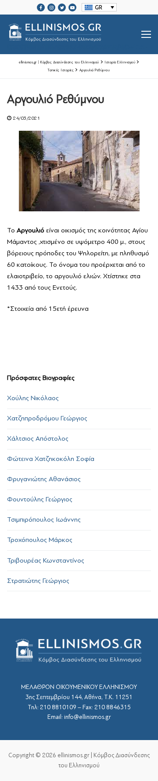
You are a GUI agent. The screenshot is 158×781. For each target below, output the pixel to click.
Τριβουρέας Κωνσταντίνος (45, 560)
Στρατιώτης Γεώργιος (38, 581)
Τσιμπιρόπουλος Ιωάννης (44, 519)
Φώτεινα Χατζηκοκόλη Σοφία (50, 459)
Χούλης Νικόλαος (33, 398)
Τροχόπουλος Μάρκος (39, 540)
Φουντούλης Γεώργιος (39, 499)
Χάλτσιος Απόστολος (37, 438)
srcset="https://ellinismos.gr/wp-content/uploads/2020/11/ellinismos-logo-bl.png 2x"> (77, 45)
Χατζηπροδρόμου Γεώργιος (47, 418)
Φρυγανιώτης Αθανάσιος (44, 479)
